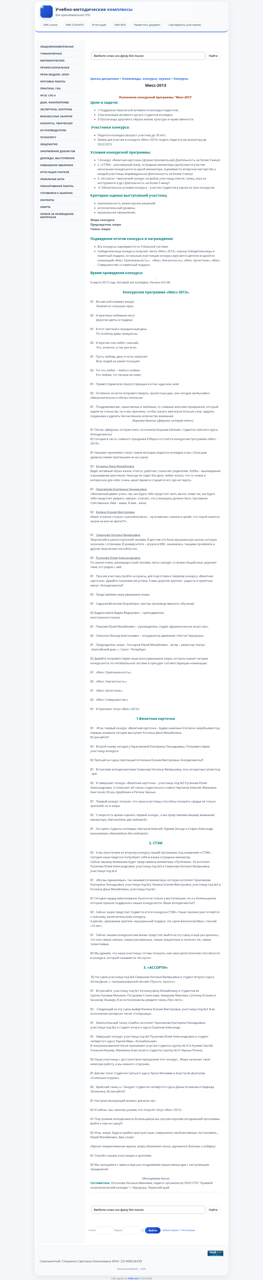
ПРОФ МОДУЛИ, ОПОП (54, 74)
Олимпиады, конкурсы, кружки (146, 79)
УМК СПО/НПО (75, 24)
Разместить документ (147, 24)
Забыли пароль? (170, 1230)
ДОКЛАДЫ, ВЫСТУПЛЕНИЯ (57, 158)
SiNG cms (133, 1278)
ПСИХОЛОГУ (48, 137)
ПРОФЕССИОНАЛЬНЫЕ (54, 67)
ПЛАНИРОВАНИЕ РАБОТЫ (57, 186)
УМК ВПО (120, 24)
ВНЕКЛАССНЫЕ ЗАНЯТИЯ (56, 116)
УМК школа (50, 24)
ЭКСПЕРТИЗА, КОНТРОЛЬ (56, 109)
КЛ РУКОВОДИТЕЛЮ (53, 130)
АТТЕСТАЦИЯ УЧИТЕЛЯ (54, 172)
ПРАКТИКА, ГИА (50, 88)
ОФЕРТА (45, 207)
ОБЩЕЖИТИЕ (49, 144)
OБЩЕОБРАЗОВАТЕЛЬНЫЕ (57, 46)
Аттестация (99, 24)
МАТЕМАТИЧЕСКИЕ (52, 60)
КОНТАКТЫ (47, 200)
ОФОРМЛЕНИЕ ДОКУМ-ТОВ (57, 151)
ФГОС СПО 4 (48, 95)
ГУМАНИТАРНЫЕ (51, 53)
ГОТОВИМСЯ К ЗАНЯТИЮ (56, 193)
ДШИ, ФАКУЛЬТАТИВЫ (54, 102)
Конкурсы (181, 79)
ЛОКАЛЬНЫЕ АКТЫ (52, 179)
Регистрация (188, 1230)
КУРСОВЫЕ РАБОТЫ (52, 81)
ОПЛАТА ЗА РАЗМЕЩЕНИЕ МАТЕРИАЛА (57, 215)
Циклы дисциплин (104, 79)
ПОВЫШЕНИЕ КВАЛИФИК (56, 165)
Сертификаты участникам (185, 24)
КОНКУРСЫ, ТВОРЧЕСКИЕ (56, 123)
